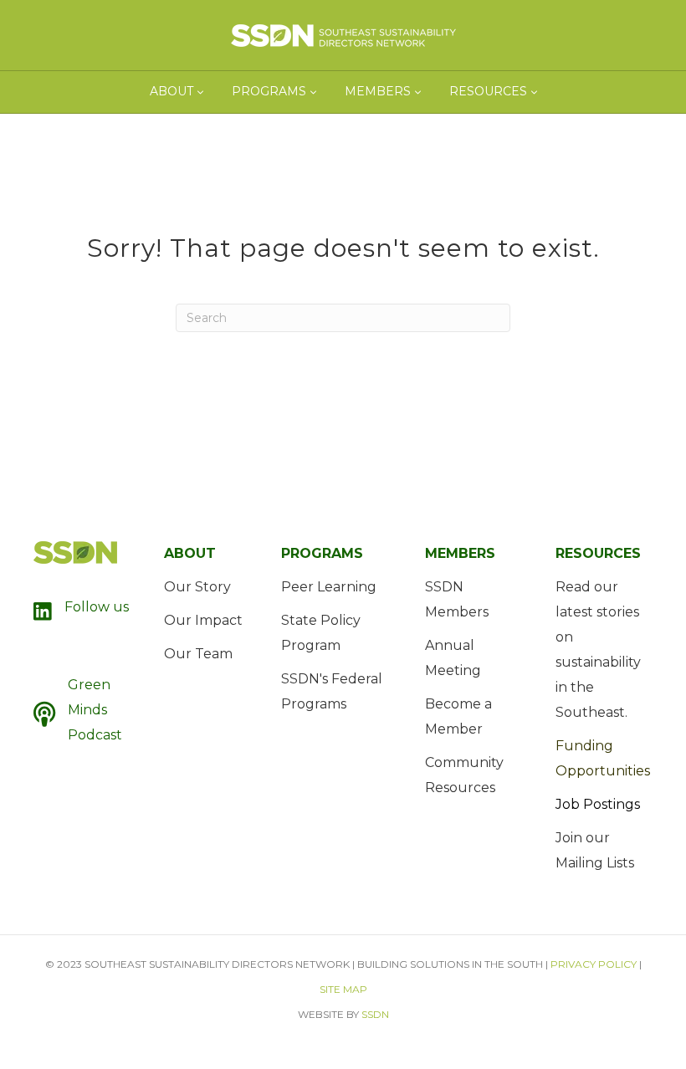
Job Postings (597, 804)
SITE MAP (343, 989)
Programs (269, 91)
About (171, 91)
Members (378, 91)
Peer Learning (328, 587)
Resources (488, 91)
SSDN (375, 1014)
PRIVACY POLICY (593, 964)
